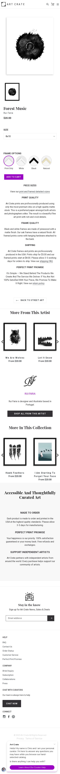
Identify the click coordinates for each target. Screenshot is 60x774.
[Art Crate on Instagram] (4, 717)
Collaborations (9, 679)
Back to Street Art (32, 300)
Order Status (8, 651)
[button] (57, 341)
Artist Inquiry (8, 671)
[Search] (47, 4)
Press (5, 683)
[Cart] (52, 4)
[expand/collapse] (58, 4)
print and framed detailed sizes (34, 191)
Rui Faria (8, 113)
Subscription (8, 675)
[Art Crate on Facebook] (9, 717)
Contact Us (7, 647)
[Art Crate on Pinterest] (13, 717)
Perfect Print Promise (12, 659)
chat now (12, 703)
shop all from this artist (30, 414)
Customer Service (10, 655)
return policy (39, 283)
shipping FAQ (46, 261)
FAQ (4, 642)
